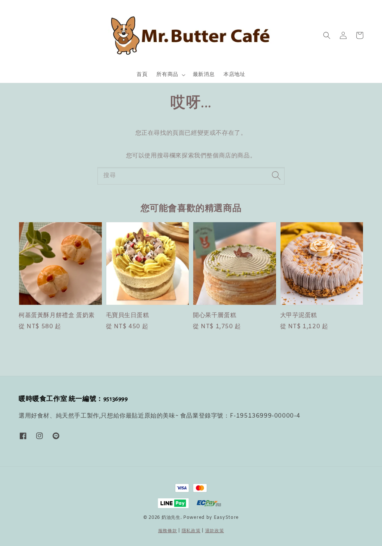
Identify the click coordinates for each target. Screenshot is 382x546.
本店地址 (234, 74)
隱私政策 (191, 531)
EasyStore (226, 518)
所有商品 (167, 74)
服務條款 (167, 531)
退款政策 (214, 531)
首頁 (142, 74)
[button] (327, 35)
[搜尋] (276, 175)
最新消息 (204, 74)
